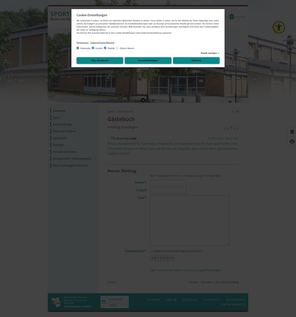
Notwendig (85, 48)
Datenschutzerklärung (102, 42)
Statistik (111, 48)
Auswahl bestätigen (148, 60)
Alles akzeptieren (99, 60)
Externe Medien (126, 48)
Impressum (83, 42)
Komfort (99, 48)
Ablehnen (196, 60)
